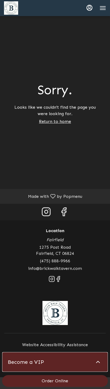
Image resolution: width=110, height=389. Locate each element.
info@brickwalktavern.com (55, 268)
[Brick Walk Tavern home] (28, 8)
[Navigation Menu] (103, 8)
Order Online (55, 380)
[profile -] (89, 8)
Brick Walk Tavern (55, 313)
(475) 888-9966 (55, 260)
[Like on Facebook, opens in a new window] (64, 213)
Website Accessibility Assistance (55, 344)
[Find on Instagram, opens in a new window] (46, 213)
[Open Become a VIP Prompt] (98, 362)
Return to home (55, 121)
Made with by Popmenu (43, 196)
